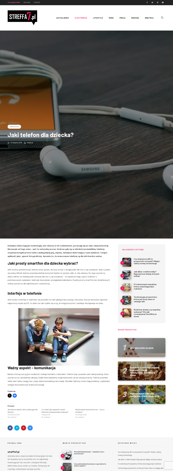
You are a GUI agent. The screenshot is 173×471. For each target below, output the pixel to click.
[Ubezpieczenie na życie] (141, 347)
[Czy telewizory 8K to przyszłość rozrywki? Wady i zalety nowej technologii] (126, 262)
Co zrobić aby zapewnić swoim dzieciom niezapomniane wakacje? (55, 411)
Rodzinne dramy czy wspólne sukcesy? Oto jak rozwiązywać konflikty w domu (147, 313)
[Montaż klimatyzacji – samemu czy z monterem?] (67, 455)
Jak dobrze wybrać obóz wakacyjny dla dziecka (22, 411)
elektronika (14, 126)
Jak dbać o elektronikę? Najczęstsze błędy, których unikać (146, 273)
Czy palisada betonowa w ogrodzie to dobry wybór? (90, 465)
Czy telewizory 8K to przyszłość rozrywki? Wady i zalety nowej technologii (147, 261)
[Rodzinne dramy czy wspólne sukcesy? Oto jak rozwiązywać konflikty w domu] (126, 313)
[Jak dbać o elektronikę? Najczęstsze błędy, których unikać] (126, 274)
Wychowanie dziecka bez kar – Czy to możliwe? (89, 411)
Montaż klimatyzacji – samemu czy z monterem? (89, 453)
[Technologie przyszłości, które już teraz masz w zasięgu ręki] (126, 300)
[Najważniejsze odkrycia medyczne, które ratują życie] (141, 394)
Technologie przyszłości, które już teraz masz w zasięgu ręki (145, 299)
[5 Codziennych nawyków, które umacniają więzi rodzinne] (126, 287)
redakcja (30, 142)
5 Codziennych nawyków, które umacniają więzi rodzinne (145, 286)
